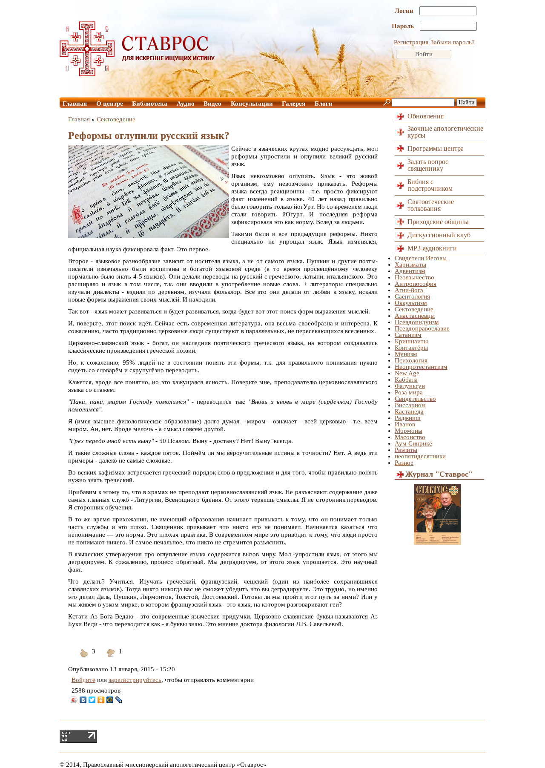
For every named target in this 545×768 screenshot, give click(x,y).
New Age (407, 373)
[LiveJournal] (119, 699)
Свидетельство (415, 398)
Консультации (252, 103)
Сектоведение (116, 119)
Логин (405, 10)
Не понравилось (111, 658)
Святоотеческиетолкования (430, 205)
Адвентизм (410, 271)
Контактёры (411, 347)
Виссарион (410, 405)
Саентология (412, 296)
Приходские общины (438, 221)
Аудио (186, 103)
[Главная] (137, 74)
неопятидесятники (420, 456)
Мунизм (406, 354)
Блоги (324, 103)
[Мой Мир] (110, 699)
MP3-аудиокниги (432, 248)
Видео (212, 103)
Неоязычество (414, 277)
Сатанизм (408, 334)
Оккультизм (411, 302)
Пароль (404, 26)
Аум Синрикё (413, 443)
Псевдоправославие (422, 328)
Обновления (425, 116)
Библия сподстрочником (430, 185)
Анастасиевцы (415, 315)
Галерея (293, 103)
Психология (411, 360)
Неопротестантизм (421, 366)
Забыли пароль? (452, 42)
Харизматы (410, 264)
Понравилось (84, 658)
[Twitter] (92, 699)
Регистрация (411, 42)
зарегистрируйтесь (135, 679)
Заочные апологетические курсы (445, 132)
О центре (109, 103)
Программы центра (435, 148)
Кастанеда (409, 411)
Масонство (410, 437)
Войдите (83, 679)
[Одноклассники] (101, 699)
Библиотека (149, 103)
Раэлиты (406, 449)
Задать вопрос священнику (427, 165)
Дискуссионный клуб (438, 235)
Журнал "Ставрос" (439, 474)
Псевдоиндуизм (417, 322)
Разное (404, 462)
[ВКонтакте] (83, 699)
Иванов (405, 424)
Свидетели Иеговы (421, 258)
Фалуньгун (410, 386)
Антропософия (415, 283)
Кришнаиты (411, 341)
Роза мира (409, 392)
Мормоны (408, 430)
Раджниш (408, 417)
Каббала (406, 379)
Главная (75, 103)
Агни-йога (409, 290)
